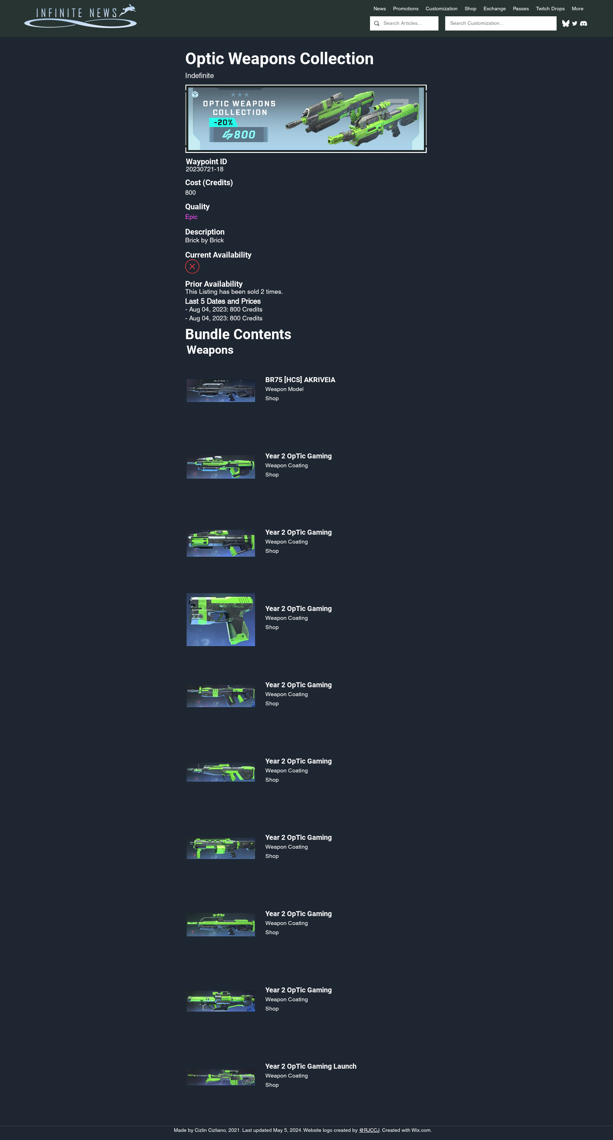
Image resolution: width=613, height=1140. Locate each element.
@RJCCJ (369, 1130)
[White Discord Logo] (583, 23)
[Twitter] (574, 23)
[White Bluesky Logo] (565, 23)
